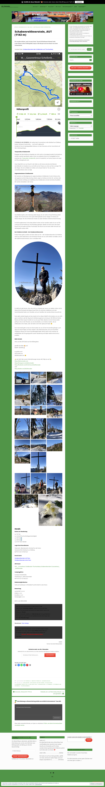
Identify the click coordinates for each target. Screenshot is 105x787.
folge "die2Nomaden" (20, 756)
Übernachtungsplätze (67, 6)
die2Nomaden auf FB (75, 101)
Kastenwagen (81, 6)
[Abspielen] (71, 94)
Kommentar (57, 717)
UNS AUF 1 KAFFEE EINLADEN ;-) (80, 67)
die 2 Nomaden (5, 6)
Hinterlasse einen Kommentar (42, 27)
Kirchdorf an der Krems (37, 682)
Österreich (27, 680)
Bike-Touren (58, 6)
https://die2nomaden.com (21, 361)
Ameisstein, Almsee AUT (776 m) (23, 691)
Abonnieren (50, 655)
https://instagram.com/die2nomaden (24, 363)
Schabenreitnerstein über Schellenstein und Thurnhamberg (38, 49)
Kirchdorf (26, 682)
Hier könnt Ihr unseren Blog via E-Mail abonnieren (21, 737)
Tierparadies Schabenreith (28, 158)
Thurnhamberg (25, 685)
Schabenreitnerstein (21, 684)
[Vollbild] (90, 94)
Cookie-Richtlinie (38, 784)
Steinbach (49, 684)
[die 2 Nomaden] (52, 16)
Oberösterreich (36, 680)
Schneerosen (42, 684)
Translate (81, 128)
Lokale (75, 6)
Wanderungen (43, 6)
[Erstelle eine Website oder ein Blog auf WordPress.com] (52, 776)
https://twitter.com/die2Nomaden (23, 368)
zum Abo (90, 49)
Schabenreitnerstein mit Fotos (22, 558)
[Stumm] (87, 94)
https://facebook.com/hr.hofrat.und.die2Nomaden (27, 365)
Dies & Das (35, 6)
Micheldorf (48, 682)
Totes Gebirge (25, 623)
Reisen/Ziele (50, 6)
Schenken (79, 2)
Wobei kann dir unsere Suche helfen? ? (79, 737)
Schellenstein (32, 684)
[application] (80, 89)
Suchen (89, 740)
